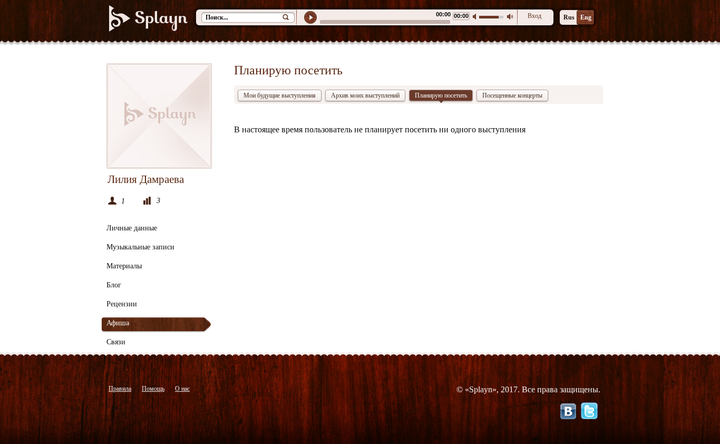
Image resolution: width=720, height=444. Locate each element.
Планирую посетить (441, 95)
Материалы (124, 266)
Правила (120, 388)
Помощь (153, 388)
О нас (182, 388)
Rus (569, 17)
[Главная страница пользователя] (159, 116)
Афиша (117, 323)
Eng (585, 17)
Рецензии (121, 304)
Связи (115, 342)
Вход (534, 16)
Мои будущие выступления (280, 95)
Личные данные (131, 228)
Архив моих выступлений (365, 95)
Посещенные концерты (512, 95)
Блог (113, 285)
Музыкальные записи (140, 247)
